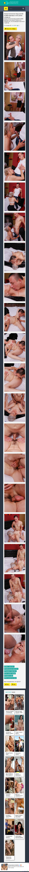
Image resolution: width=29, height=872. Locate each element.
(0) (8, 684)
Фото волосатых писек (10, 678)
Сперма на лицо (9, 675)
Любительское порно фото (11, 669)
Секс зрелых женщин (10, 673)
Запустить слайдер (10, 28)
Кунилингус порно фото (10, 671)
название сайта (11, 3)
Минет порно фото (9, 666)
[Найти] (23, 8)
